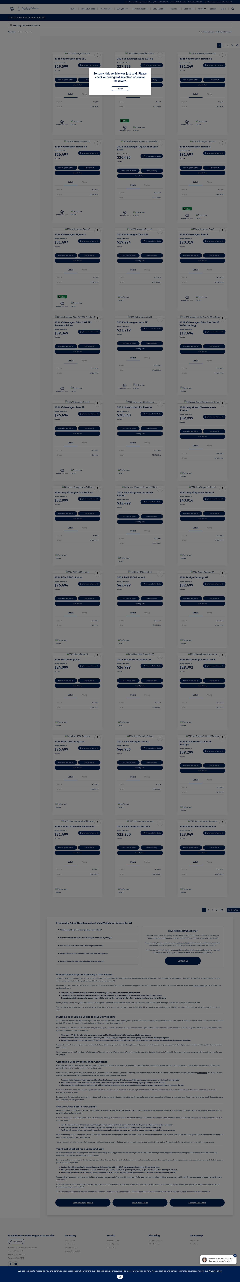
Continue (120, 88)
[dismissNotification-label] (234, 1255)
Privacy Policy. (215, 1270)
